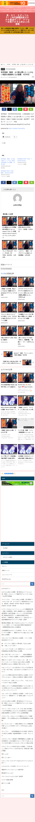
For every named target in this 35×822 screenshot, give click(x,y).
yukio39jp (17, 205)
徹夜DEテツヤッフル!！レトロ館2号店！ (13, 769)
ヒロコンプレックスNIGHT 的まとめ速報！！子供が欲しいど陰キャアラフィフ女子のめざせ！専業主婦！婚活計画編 (17, 748)
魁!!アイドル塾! (6, 783)
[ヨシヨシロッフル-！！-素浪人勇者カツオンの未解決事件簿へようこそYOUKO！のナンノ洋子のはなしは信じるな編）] (17, 726)
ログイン (4, 566)
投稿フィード (6, 570)
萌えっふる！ (5, 754)
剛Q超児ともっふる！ (8, 773)
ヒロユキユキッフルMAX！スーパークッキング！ (15, 766)
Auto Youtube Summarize (17, 128)
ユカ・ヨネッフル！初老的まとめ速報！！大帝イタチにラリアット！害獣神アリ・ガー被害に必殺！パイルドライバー (17, 695)
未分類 (2, 69)
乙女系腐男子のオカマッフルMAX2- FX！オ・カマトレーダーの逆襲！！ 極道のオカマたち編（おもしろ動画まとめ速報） (17, 632)
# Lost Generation (11, 69)
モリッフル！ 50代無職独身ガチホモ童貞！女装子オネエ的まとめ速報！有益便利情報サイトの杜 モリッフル (17, 733)
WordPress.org (6, 579)
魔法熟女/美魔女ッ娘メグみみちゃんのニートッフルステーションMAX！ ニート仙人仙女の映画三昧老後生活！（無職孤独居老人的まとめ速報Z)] (17, 625)
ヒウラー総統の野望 (7, 779)
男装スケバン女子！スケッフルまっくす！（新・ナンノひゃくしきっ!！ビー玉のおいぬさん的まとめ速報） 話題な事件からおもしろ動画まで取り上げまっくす (17, 662)
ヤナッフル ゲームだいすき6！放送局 (12, 776)
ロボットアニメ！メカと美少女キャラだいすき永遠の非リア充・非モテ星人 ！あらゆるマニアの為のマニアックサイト (17, 669)
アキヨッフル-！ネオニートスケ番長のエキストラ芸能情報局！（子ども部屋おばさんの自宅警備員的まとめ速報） (17, 718)
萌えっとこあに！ (7, 757)
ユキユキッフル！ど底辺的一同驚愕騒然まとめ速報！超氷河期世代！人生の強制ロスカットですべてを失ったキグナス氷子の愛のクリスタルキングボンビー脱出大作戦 (17, 741)
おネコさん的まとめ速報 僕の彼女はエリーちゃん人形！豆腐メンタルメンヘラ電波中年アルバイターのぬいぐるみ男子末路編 (17, 594)
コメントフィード (7, 574)
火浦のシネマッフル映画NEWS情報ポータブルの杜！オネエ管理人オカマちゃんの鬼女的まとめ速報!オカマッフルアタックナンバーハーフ (17, 688)
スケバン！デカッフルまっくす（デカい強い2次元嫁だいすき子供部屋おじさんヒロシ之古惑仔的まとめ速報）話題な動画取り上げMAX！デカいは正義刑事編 (17, 710)
